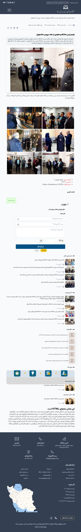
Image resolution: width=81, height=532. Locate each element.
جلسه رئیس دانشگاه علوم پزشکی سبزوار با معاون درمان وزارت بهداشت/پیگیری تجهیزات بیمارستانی (41, 319)
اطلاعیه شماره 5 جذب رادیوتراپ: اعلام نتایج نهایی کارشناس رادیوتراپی (56, 341)
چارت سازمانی (24, 469)
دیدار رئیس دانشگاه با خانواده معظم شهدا (54, 385)
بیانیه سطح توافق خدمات (44, 478)
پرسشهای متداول (23, 472)
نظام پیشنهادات (46, 475)
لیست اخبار (11, 200)
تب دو (36, 250)
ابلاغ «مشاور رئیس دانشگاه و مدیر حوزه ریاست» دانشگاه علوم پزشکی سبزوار (46, 311)
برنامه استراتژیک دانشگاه (44, 472)
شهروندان (49, 2)
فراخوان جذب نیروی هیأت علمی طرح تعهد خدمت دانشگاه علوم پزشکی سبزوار (54, 348)
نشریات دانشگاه (69, 478)
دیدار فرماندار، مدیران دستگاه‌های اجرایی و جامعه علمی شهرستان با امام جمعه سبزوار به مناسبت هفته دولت (38, 267)
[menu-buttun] (9, 10)
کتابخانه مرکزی (69, 469)
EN (4, 2)
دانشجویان (61, 2)
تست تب (44, 250)
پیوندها (48, 469)
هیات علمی (55, 2)
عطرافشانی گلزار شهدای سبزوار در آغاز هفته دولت (52, 282)
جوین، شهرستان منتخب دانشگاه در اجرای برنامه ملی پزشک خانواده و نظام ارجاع (45, 304)
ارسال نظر (40, 246)
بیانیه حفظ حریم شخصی (67, 472)
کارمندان (66, 2)
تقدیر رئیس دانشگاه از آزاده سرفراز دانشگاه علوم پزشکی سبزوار (49, 260)
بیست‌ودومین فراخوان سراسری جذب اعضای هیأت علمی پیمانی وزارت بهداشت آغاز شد (53, 335)
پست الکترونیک (23, 475)
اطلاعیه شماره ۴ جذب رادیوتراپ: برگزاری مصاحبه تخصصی (58, 354)
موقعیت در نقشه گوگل (67, 518)
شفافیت (25, 478)
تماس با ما (70, 475)
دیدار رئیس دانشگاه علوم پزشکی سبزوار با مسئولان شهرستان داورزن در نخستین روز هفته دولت (42, 275)
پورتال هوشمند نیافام (40, 527)
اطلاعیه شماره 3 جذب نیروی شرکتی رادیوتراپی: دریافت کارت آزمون (57, 360)
